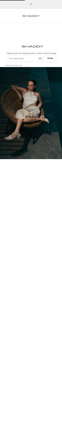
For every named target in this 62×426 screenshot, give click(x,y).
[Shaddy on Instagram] (31, 4)
